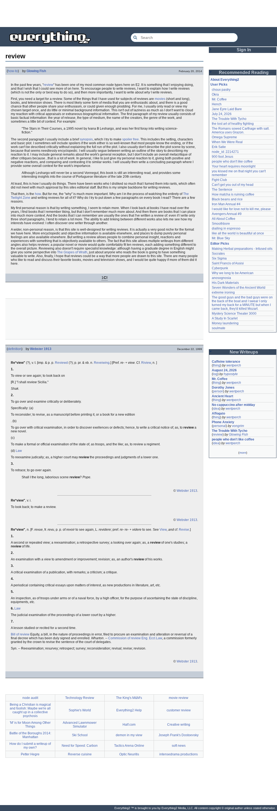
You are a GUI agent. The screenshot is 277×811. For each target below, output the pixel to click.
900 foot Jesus (222, 157)
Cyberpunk (220, 268)
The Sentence (222, 189)
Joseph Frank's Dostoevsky (179, 735)
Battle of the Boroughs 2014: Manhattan (30, 735)
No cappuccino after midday (233, 405)
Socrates (218, 253)
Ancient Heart (222, 396)
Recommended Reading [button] (244, 72)
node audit (30, 698)
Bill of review (20, 634)
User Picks (218, 84)
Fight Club (219, 180)
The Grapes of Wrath (72, 252)
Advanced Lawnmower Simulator (80, 724)
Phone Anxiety (223, 422)
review (48, 85)
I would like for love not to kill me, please (241, 209)
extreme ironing (223, 292)
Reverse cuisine (80, 754)
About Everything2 (224, 80)
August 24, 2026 (224, 370)
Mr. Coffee (219, 99)
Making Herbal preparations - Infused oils (242, 249)
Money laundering (225, 323)
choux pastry (221, 90)
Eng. (144, 638)
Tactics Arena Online (129, 746)
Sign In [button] (244, 50)
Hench (217, 104)
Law (19, 451)
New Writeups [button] (244, 352)
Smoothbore (221, 224)
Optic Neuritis (129, 754)
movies (160, 99)
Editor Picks (219, 243)
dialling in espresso (226, 228)
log (215, 374)
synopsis (86, 139)
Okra (215, 94)
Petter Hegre (30, 754)
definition (14, 349)
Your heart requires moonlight (233, 166)
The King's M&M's (129, 698)
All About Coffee (223, 219)
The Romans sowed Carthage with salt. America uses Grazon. (241, 130)
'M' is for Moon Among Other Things (30, 724)
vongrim (238, 426)
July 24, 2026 (222, 114)
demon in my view (129, 735)
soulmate (218, 328)
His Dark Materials (225, 283)
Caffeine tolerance (226, 362)
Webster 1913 (40, 349)
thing (216, 365)
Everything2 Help (129, 710)
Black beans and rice (227, 199)
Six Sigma (219, 258)
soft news (179, 746)
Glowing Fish (36, 71)
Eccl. (152, 638)
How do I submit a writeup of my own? (30, 745)
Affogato (218, 413)
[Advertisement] (138, 13)
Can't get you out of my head (232, 185)
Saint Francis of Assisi (228, 263)
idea (216, 408)
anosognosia (221, 278)
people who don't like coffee (232, 161)
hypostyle (231, 374)
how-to (13, 71)
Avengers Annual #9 (227, 214)
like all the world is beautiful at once (238, 233)
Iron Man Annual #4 (226, 204)
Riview (146, 363)
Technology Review (79, 698)
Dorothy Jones (223, 387)
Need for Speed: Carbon (80, 746)
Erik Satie (219, 147)
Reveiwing (102, 363)
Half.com (129, 724)
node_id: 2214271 (225, 152)
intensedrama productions (178, 754)
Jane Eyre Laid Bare (227, 109)
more (242, 452)
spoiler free (130, 139)
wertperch (233, 365)
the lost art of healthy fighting (233, 124)
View (163, 529)
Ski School (80, 735)
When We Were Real (227, 142)
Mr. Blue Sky (221, 238)
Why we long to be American (232, 273)
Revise (184, 529)
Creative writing (178, 724)
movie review (178, 698)
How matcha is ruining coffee (233, 194)
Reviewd (61, 363)
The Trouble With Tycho (229, 119)
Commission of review (124, 638)
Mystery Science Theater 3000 (234, 313)
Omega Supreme (224, 137)
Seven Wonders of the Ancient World (238, 288)
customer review (179, 710)
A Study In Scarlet (225, 318)
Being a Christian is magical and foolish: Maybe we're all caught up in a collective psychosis (30, 710)
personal (219, 426)
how (38, 194)
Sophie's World (80, 710)
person (218, 391)
